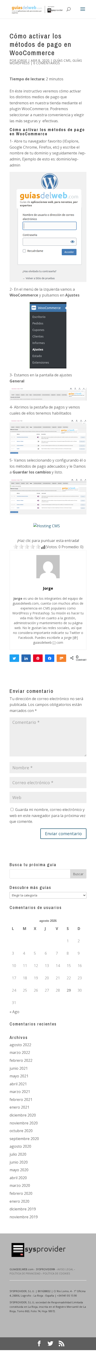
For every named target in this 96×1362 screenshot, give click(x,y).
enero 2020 (19, 1201)
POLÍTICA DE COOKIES (56, 1273)
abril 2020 (18, 1177)
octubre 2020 (21, 1130)
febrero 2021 (21, 1099)
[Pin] (37, 658)
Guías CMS (62, 60)
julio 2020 (18, 1154)
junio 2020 (19, 1162)
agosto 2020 (20, 1146)
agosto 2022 (20, 1044)
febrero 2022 (21, 1060)
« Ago (14, 1011)
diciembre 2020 (23, 1115)
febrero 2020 (21, 1193)
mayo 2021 (19, 1076)
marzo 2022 (20, 1052)
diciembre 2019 (23, 1209)
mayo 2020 (19, 1169)
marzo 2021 (20, 1091)
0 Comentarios (46, 63)
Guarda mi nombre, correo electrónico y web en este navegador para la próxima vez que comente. (48, 815)
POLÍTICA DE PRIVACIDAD (25, 1273)
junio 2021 (19, 1068)
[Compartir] (26, 658)
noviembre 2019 (24, 1216)
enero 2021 (19, 1107)
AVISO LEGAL (65, 1269)
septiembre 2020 (24, 1138)
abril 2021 (18, 1083)
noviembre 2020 (24, 1123)
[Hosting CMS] (46, 525)
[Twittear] (14, 658)
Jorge (22, 60)
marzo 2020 (20, 1185)
